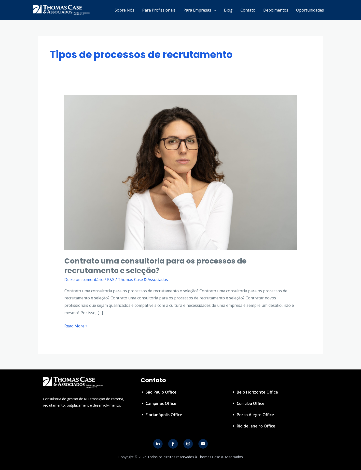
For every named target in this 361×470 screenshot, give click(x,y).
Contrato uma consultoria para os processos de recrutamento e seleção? (155, 266)
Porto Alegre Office (255, 414)
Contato (247, 10)
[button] (181, 392)
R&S (110, 279)
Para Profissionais (159, 10)
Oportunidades (310, 10)
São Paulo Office (161, 392)
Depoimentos (275, 10)
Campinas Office (161, 403)
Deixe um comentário (84, 279)
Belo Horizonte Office (257, 392)
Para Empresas (197, 10)
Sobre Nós (124, 10)
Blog (228, 10)
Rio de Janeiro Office (256, 426)
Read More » (75, 326)
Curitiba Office (250, 403)
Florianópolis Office (164, 414)
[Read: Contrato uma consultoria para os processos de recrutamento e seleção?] (180, 172)
